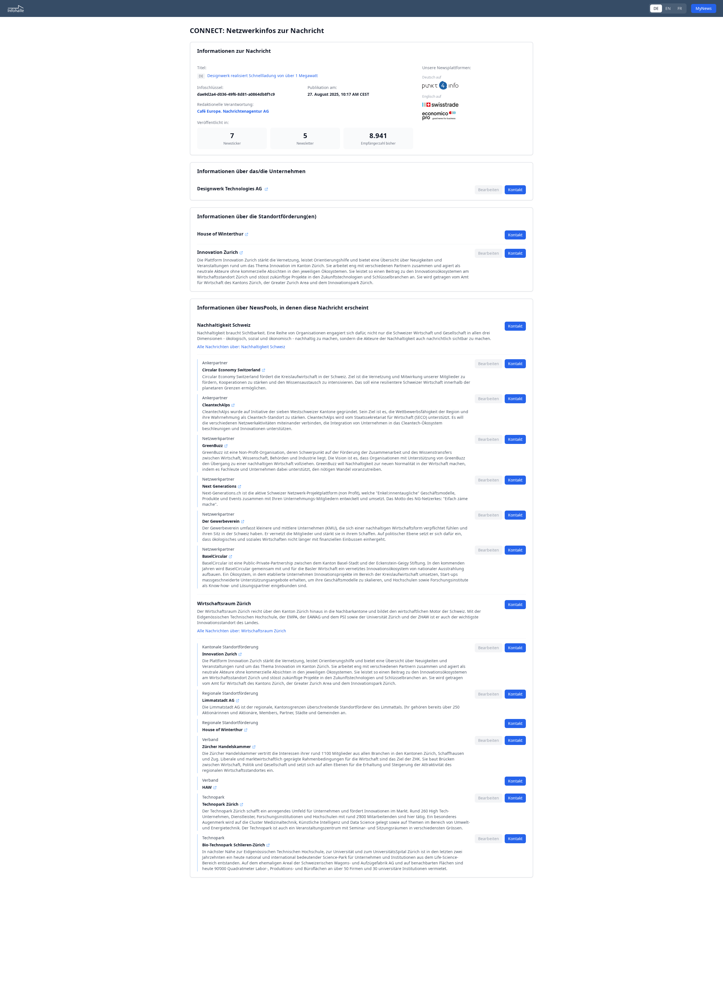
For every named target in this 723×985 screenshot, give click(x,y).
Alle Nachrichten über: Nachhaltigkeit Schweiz (241, 346)
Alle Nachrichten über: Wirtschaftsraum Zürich (241, 630)
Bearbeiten (488, 189)
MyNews (704, 8)
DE (656, 8)
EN (668, 8)
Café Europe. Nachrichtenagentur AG (233, 111)
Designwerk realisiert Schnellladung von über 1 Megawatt (262, 75)
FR (680, 8)
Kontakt (515, 189)
